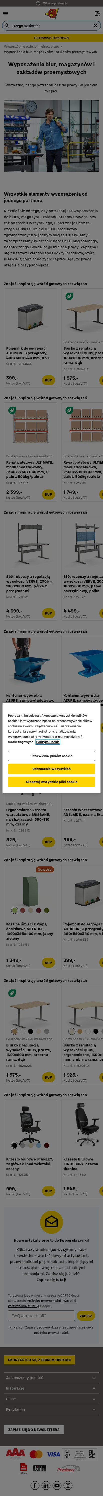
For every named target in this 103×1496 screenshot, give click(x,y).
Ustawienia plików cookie (51, 756)
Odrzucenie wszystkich (51, 769)
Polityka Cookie (48, 742)
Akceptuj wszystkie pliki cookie (52, 782)
